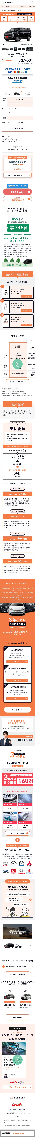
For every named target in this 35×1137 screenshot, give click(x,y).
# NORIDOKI (7, 1067)
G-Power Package (14, 109)
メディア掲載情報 (9, 1113)
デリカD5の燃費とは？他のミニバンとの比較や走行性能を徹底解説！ (13, 1062)
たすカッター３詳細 (17, 833)
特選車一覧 (17, 1017)
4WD (20, 118)
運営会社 (16, 1116)
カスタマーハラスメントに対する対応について (16, 1121)
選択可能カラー (17, 128)
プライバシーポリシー (22, 1113)
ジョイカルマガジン (17, 1087)
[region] (17, 674)
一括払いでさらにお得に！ (17, 77)
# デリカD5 (7, 1069)
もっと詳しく (17, 710)
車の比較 (6, 1057)
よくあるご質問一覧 (17, 974)
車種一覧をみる (19, 1133)
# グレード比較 (15, 1067)
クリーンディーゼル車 (20, 99)
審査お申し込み (17, 192)
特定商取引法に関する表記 (17, 1109)
